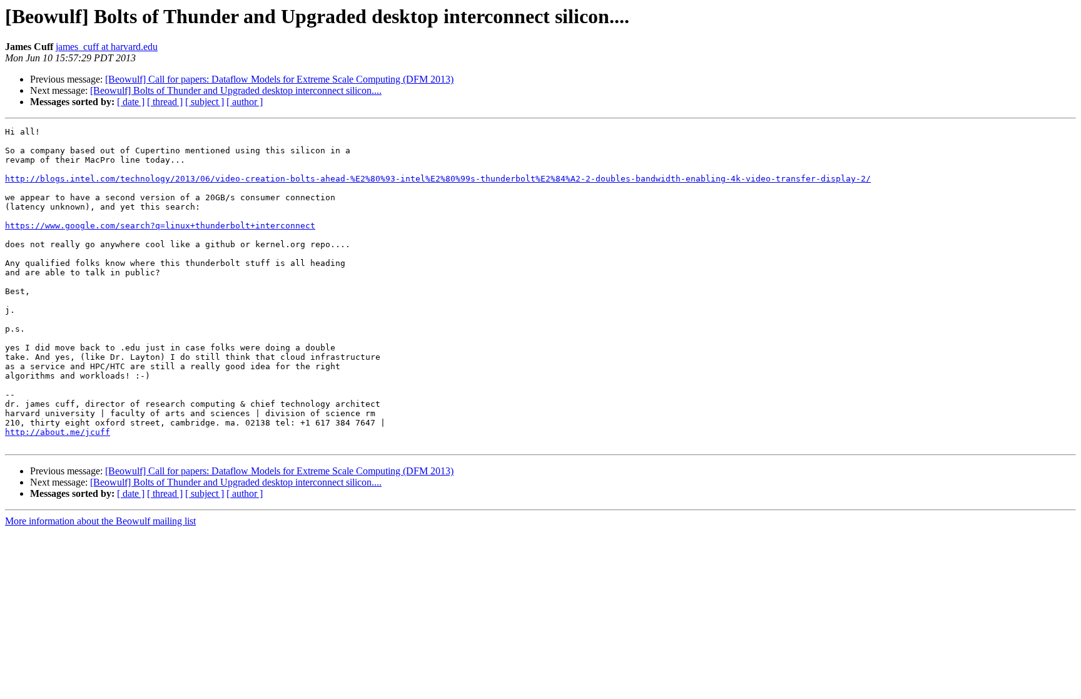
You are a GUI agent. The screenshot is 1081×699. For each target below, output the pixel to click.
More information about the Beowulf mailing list (100, 521)
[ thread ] (165, 101)
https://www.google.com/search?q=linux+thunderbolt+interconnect (160, 225)
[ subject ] (204, 101)
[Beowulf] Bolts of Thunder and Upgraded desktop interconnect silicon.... (236, 90)
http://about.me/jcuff (57, 432)
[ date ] (131, 101)
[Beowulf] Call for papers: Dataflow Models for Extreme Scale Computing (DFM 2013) (279, 79)
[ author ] (244, 101)
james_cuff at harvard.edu (107, 46)
